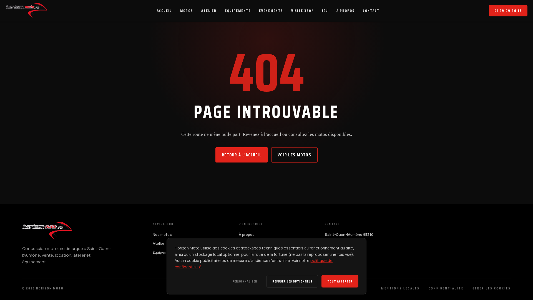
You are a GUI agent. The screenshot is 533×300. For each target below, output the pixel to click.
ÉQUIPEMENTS (238, 11)
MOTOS (186, 11)
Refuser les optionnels (292, 281)
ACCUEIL (164, 11)
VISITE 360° (302, 11)
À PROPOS (345, 11)
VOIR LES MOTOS (294, 154)
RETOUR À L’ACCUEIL (242, 154)
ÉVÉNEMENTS (271, 11)
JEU (325, 11)
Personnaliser (244, 281)
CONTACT (371, 11)
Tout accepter (340, 281)
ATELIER (209, 11)
